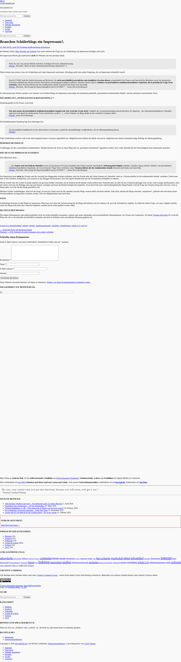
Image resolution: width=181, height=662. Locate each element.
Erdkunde (9, 541)
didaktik (62, 558)
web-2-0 (84, 226)
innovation (147, 559)
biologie (31, 559)
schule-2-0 (75, 226)
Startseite (8, 20)
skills (168, 562)
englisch (77, 558)
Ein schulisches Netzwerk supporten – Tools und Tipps (26, 510)
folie (94, 559)
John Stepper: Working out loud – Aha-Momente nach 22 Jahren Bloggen (33, 504)
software (176, 562)
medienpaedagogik (43, 226)
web (17, 565)
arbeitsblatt (17, 559)
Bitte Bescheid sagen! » (10, 525)
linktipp (44, 562)
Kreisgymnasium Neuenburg (67, 478)
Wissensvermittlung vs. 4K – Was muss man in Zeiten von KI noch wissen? (34, 508)
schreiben (55, 226)
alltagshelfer (6, 558)
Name (3, 264)
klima (174, 559)
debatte (55, 558)
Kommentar (5, 260)
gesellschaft (117, 558)
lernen (31, 562)
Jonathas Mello (14, 587)
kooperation (24, 563)
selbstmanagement (157, 562)
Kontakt (8, 27)
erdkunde (83, 559)
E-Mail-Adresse (7, 269)
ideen (127, 558)
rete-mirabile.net (6, 7)
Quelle (12, 66)
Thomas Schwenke (160, 215)
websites (30, 566)
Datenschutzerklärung (13, 639)
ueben (2, 566)
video (14, 566)
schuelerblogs (65, 226)
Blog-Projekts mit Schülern (26, 51)
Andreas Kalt (26, 47)
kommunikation (14, 563)
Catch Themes (90, 644)
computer (46, 558)
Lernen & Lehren (7, 226)
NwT (7, 547)
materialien (56, 562)
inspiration (155, 558)
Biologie (8, 536)
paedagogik (116, 563)
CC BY (24, 587)
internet (25, 226)
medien (32, 226)
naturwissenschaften (106, 563)
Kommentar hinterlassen (40, 47)
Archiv (7, 29)
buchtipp (37, 558)
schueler (123, 562)
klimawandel (4, 563)
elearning (70, 558)
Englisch (8, 538)
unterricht (8, 566)
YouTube (8, 31)
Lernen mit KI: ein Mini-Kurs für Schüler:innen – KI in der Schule (31, 512)
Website (3, 273)
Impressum (9, 637)
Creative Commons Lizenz (47, 575)
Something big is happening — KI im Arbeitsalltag (24, 506)
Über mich (9, 23)
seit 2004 (21, 482)
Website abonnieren (12, 25)
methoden (94, 562)
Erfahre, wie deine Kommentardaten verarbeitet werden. (68, 282)
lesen (36, 563)
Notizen (8, 545)
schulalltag (132, 562)
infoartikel (17, 226)
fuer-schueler (103, 558)
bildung (25, 559)
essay (90, 558)
